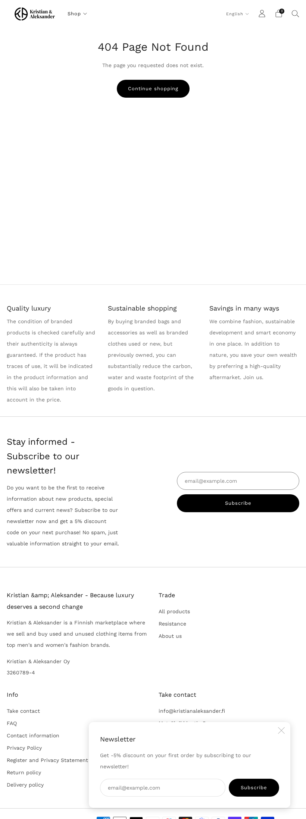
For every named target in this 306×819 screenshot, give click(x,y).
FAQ (12, 723)
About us (170, 636)
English (234, 14)
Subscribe (254, 787)
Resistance (172, 624)
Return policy (24, 772)
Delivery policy (25, 785)
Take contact (23, 711)
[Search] (295, 13)
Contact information (33, 735)
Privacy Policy (24, 748)
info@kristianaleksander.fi (192, 711)
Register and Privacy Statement (47, 760)
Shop (74, 13)
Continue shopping (153, 88)
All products (174, 611)
